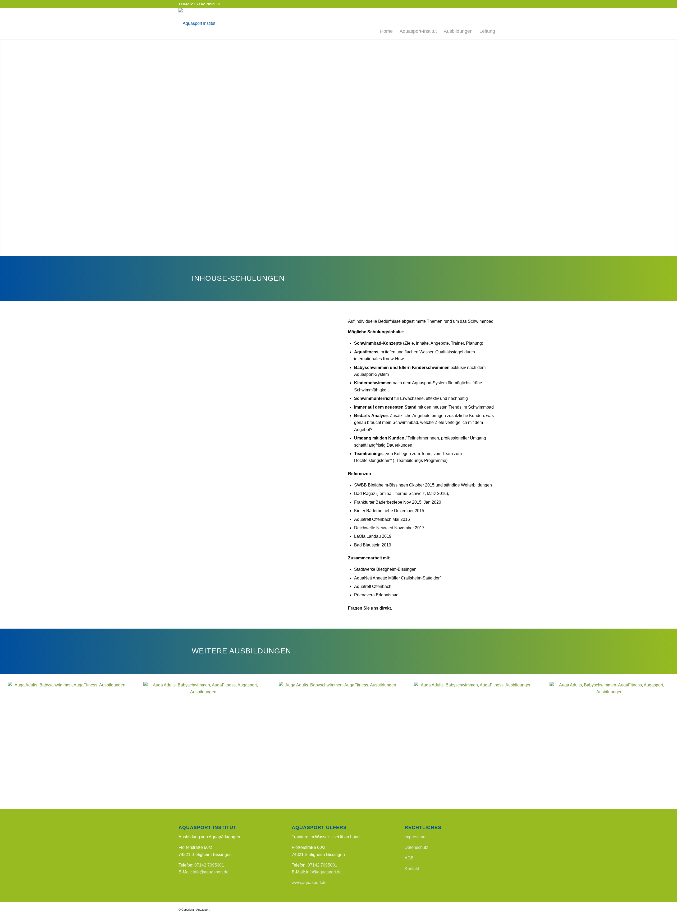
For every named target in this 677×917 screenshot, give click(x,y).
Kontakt (412, 868)
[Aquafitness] (67, 741)
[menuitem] (386, 23)
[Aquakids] (338, 741)
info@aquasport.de (210, 872)
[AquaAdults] (474, 741)
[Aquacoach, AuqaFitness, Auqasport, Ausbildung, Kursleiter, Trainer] (609, 741)
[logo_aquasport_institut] (197, 23)
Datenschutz (416, 847)
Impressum (415, 837)
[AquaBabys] (203, 741)
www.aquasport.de (309, 882)
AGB (409, 858)
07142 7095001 (209, 865)
